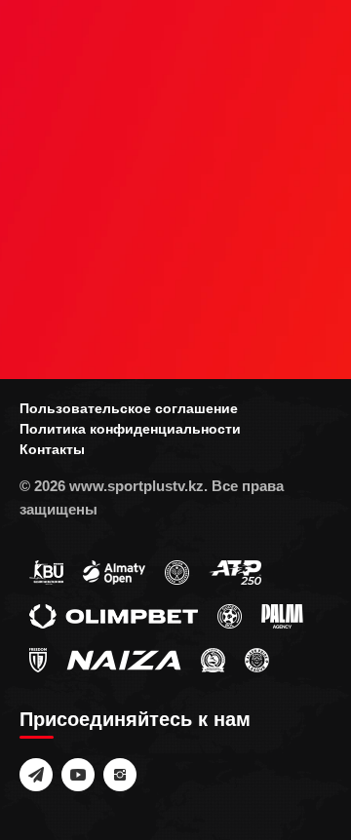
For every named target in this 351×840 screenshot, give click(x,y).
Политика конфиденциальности (130, 429)
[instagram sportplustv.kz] (119, 774)
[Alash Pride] (257, 660)
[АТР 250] (235, 572)
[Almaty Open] (114, 572)
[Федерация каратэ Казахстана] (213, 660)
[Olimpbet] (113, 616)
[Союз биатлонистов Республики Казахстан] (46, 572)
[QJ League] (38, 660)
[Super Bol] (229, 616)
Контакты (52, 449)
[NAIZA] (123, 660)
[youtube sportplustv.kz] (78, 774)
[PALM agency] (282, 616)
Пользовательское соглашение (129, 408)
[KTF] (177, 572)
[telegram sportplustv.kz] (36, 774)
